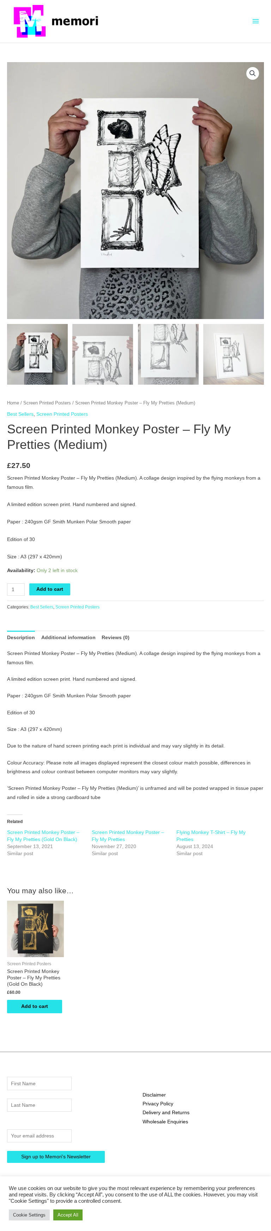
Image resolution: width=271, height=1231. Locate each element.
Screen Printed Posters (47, 403)
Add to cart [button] (34, 1006)
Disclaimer (154, 1095)
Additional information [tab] (68, 637)
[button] (252, 73)
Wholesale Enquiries (165, 1121)
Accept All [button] (68, 1215)
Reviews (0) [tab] (116, 637)
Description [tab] (21, 637)
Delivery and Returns (166, 1112)
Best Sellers (20, 414)
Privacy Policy (158, 1103)
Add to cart (49, 589)
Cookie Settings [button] (29, 1215)
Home (13, 403)
